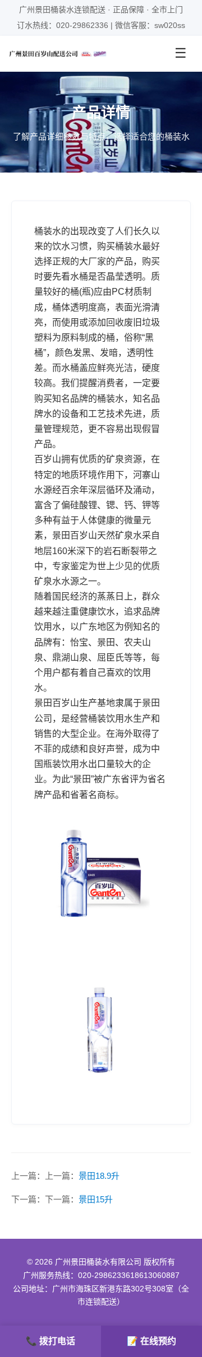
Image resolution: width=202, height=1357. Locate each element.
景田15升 (96, 1199)
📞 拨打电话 (50, 1341)
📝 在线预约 (151, 1341)
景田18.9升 (99, 1176)
